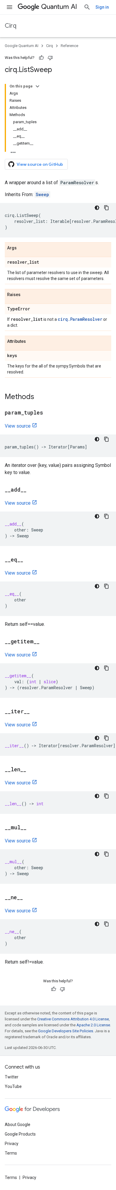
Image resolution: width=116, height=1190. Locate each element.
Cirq (10, 25)
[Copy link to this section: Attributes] (32, 341)
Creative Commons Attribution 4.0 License (73, 1019)
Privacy (11, 1143)
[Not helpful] (50, 57)
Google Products (20, 1134)
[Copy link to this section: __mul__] (32, 827)
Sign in (102, 7)
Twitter (11, 1077)
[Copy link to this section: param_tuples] (49, 413)
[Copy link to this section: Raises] (26, 294)
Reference (69, 45)
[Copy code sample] (106, 207)
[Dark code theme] (97, 207)
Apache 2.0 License (93, 1025)
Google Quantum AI (21, 45)
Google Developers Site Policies (65, 1031)
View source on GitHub (40, 164)
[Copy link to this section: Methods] (40, 397)
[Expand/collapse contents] (37, 86)
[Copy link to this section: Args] (23, 248)
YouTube (13, 1086)
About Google (17, 1124)
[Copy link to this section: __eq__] (29, 560)
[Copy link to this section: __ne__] (29, 897)
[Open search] (87, 7)
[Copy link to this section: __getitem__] (45, 641)
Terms (11, 1153)
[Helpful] (41, 57)
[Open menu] (9, 7)
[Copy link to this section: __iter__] (36, 711)
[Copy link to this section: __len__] (32, 769)
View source (18, 426)
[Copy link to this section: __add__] (32, 490)
